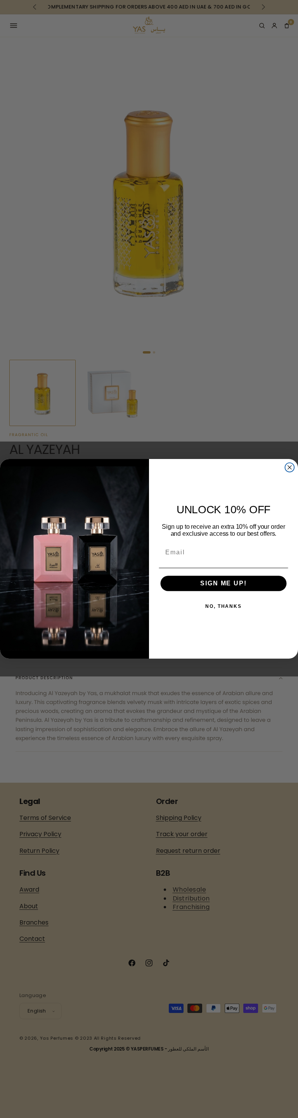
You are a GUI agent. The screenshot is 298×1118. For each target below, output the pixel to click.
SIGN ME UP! (223, 583)
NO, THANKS (223, 606)
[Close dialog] (290, 467)
